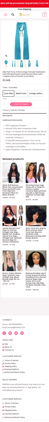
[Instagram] (4, 333)
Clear (4, 98)
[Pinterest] (22, 333)
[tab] (24, 115)
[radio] (8, 93)
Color (5, 87)
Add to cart (21, 104)
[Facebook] (10, 333)
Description (7, 115)
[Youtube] (16, 333)
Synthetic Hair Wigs (18, 110)
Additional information (12, 120)
